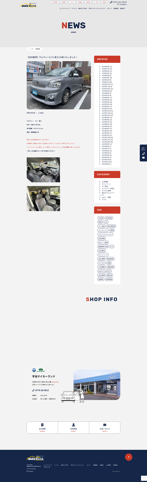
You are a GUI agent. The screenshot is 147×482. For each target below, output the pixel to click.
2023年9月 (105, 144)
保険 (108, 263)
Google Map (55, 382)
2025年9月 (105, 91)
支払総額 (102, 259)
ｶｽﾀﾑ (105, 222)
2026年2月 (105, 80)
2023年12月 (106, 137)
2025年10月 (106, 89)
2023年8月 (105, 146)
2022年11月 (106, 162)
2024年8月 (105, 120)
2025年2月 (105, 106)
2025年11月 (106, 86)
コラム (104, 199)
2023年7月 (105, 148)
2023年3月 (105, 157)
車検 (111, 230)
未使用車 (102, 238)
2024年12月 (106, 111)
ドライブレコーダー (105, 234)
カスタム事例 (106, 190)
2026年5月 (105, 73)
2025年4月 (105, 102)
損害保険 (110, 267)
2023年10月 (106, 142)
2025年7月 (105, 95)
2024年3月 (105, 131)
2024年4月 (105, 128)
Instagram (123, 4)
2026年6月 (105, 71)
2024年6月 (105, 124)
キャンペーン (106, 184)
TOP (32, 49)
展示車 (109, 275)
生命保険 (102, 275)
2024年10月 (106, 115)
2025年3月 (105, 104)
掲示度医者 (111, 226)
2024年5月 (105, 126)
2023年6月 (105, 151)
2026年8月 (105, 66)
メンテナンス (103, 230)
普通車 (101, 279)
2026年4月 (105, 75)
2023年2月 (105, 159)
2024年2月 (105, 133)
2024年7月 (105, 122)
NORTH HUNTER (105, 271)
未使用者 (109, 218)
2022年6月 (105, 164)
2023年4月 (105, 155)
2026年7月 (105, 69)
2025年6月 (105, 97)
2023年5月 (105, 153)
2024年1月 (105, 135)
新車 (100, 222)
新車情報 (109, 279)
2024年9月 (105, 117)
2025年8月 (105, 93)
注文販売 (102, 250)
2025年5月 (105, 100)
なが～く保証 (106, 197)
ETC (111, 246)
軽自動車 (110, 259)
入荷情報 (105, 182)
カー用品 (105, 186)
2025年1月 (105, 108)
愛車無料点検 (103, 246)
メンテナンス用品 (108, 188)
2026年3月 (105, 77)
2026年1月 (105, 82)
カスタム (102, 263)
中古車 (101, 218)
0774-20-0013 (42, 390)
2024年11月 (106, 113)
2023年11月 (106, 139)
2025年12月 (106, 84)
